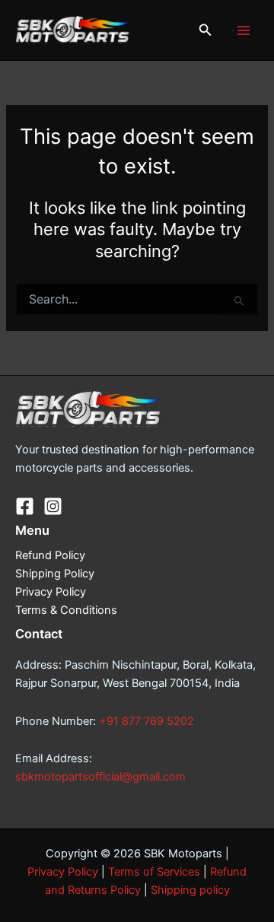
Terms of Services (154, 872)
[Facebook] (24, 506)
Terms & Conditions (66, 610)
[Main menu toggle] (243, 29)
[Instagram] (52, 506)
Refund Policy (50, 555)
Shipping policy (190, 890)
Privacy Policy (50, 592)
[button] (205, 30)
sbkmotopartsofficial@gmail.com (100, 777)
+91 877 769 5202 (146, 721)
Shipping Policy (54, 573)
